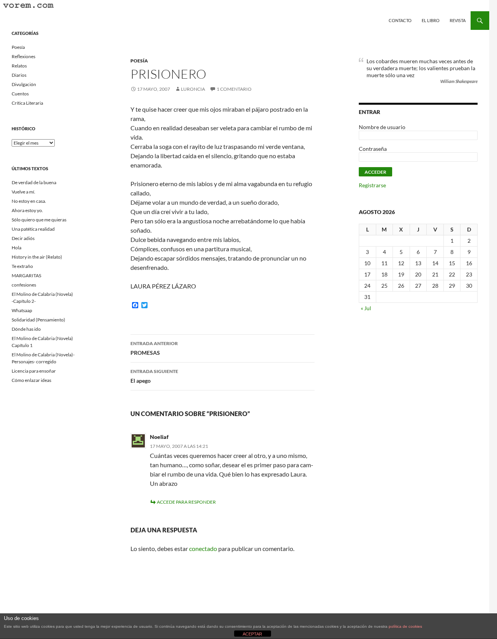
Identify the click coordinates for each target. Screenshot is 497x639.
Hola (16, 247)
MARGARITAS (26, 275)
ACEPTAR (252, 634)
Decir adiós (23, 238)
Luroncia (193, 89)
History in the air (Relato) (37, 257)
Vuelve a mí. (23, 192)
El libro (431, 20)
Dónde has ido (26, 329)
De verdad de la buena (34, 182)
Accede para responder (186, 502)
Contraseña (373, 148)
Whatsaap (22, 310)
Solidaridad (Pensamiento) (38, 320)
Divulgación (24, 84)
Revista (458, 20)
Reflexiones (23, 56)
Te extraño (22, 266)
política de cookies (405, 626)
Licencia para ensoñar (34, 371)
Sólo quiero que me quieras (39, 220)
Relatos (19, 66)
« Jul (366, 308)
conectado (203, 548)
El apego (154, 376)
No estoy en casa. (29, 201)
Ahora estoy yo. (27, 210)
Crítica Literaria (27, 103)
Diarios (19, 75)
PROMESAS (154, 348)
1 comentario (234, 89)
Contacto (400, 20)
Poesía (139, 61)
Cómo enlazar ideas (31, 380)
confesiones (24, 285)
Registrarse (372, 185)
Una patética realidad (33, 229)
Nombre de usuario (382, 127)
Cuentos (20, 94)
